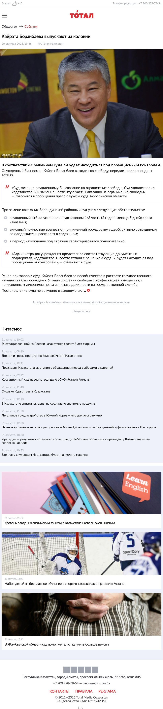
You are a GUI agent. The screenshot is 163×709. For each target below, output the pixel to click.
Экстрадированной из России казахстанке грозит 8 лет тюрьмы (48, 343)
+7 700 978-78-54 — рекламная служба (81, 683)
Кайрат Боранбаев (48, 302)
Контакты (59, 691)
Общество (9, 26)
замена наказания (77, 302)
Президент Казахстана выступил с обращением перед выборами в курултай (57, 367)
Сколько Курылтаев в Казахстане (26, 391)
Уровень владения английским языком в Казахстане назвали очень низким (60, 523)
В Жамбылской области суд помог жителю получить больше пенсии (57, 644)
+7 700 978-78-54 (150, 3)
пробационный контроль (112, 302)
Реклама (107, 691)
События (31, 26)
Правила (83, 691)
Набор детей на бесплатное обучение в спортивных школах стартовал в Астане (64, 584)
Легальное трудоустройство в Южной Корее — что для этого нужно (52, 415)
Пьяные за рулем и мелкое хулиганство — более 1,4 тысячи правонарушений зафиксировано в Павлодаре (79, 427)
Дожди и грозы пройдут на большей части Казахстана (42, 355)
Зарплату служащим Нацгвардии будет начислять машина (45, 454)
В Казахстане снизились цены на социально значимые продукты (49, 403)
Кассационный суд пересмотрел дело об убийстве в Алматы (46, 379)
